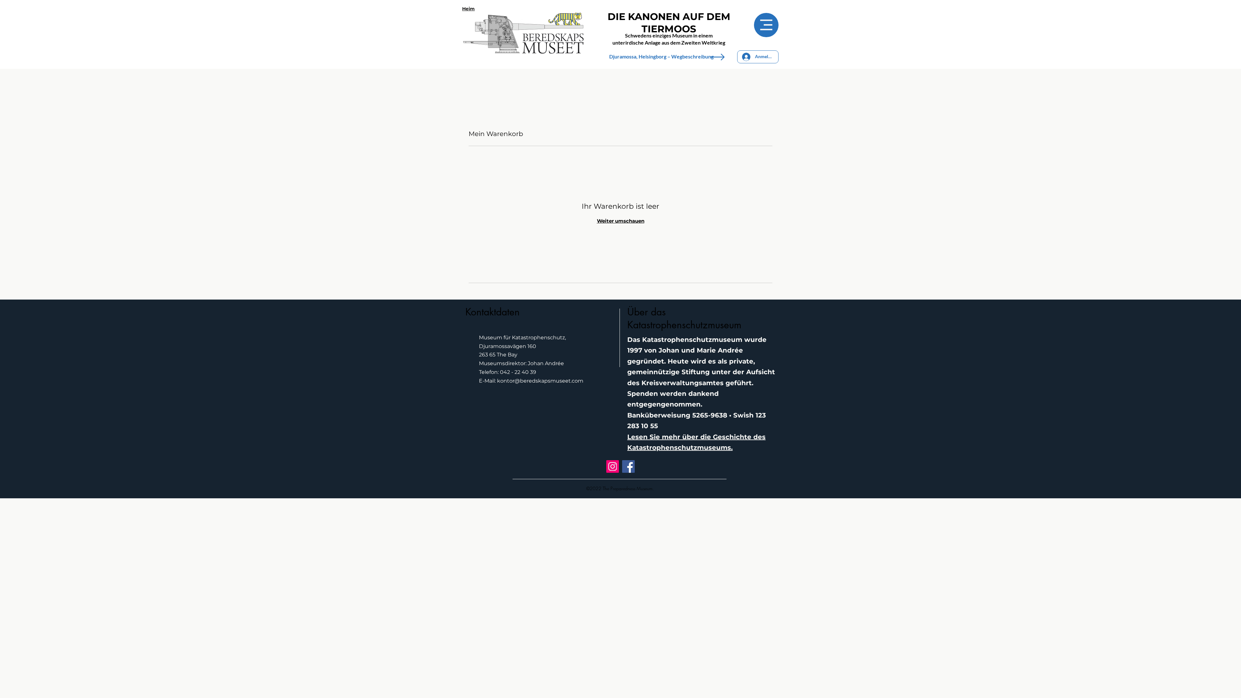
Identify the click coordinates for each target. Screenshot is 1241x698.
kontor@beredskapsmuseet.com (540, 381)
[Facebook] (628, 466)
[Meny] (766, 25)
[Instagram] (612, 466)
